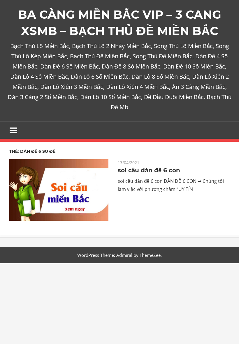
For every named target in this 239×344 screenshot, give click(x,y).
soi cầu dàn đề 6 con (149, 170)
